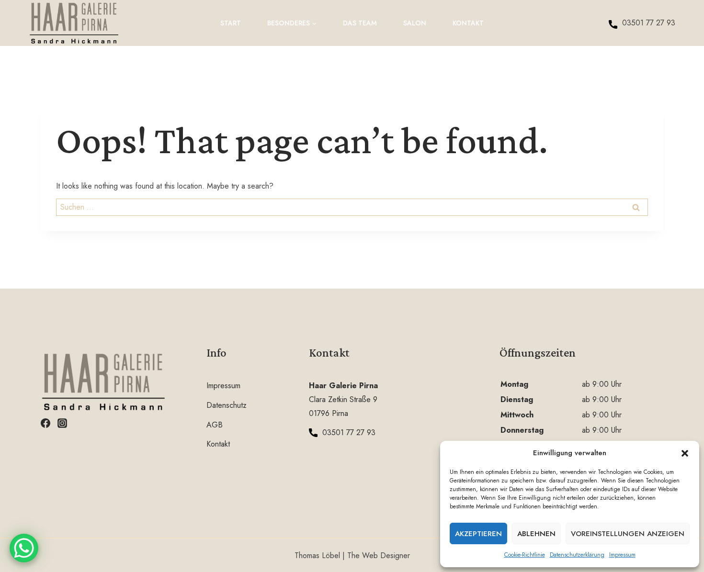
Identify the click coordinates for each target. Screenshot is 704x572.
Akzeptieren (478, 533)
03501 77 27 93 (648, 22)
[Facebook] (45, 423)
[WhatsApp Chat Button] (24, 548)
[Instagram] (62, 423)
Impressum (622, 554)
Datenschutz (226, 405)
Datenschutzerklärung (577, 554)
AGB (214, 424)
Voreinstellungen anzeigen (627, 533)
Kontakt (468, 23)
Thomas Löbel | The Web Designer (352, 555)
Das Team (360, 23)
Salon (414, 23)
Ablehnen (536, 533)
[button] (685, 453)
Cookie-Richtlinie (524, 554)
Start (230, 23)
